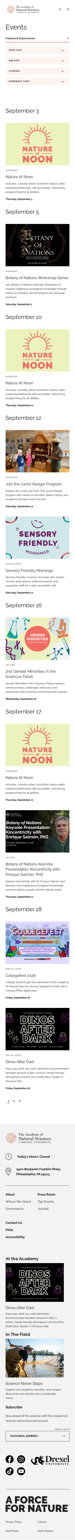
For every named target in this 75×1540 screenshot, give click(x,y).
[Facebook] (10, 1462)
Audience (14, 71)
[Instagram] (21, 1462)
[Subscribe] (65, 1436)
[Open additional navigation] (68, 9)
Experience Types (19, 81)
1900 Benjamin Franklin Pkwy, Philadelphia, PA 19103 (38, 1171)
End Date (14, 61)
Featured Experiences (20, 38)
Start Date (15, 50)
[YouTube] (21, 1474)
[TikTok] (10, 1474)
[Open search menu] (60, 9)
